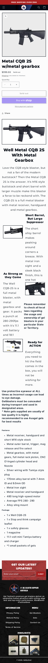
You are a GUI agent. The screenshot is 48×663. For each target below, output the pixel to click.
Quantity (5, 80)
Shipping (5, 75)
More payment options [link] (24, 106)
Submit (41, 574)
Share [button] (7, 113)
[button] (3, 7)
